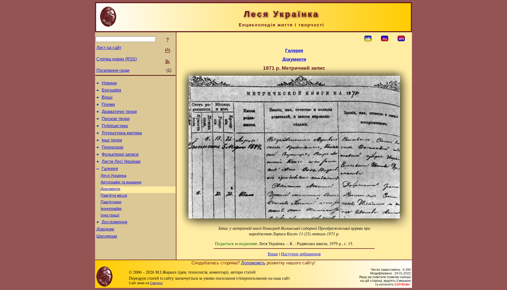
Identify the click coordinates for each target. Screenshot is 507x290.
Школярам (106, 236)
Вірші (107, 97)
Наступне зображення (301, 253)
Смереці (156, 283)
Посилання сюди (112, 70)
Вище (273, 253)
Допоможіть (253, 262)
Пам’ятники (111, 202)
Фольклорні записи (120, 154)
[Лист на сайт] (167, 50)
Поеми (108, 104)
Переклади (112, 147)
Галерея (110, 168)
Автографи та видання (121, 182)
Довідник (105, 229)
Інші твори (112, 140)
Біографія (111, 90)
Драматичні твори (119, 111)
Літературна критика (122, 133)
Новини (109, 83)
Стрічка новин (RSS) (116, 59)
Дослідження (114, 222)
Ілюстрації (110, 215)
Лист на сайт (108, 47)
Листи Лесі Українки (121, 161)
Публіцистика (115, 126)
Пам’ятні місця (114, 195)
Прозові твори (116, 118)
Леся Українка (113, 176)
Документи (110, 189)
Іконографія (111, 209)
